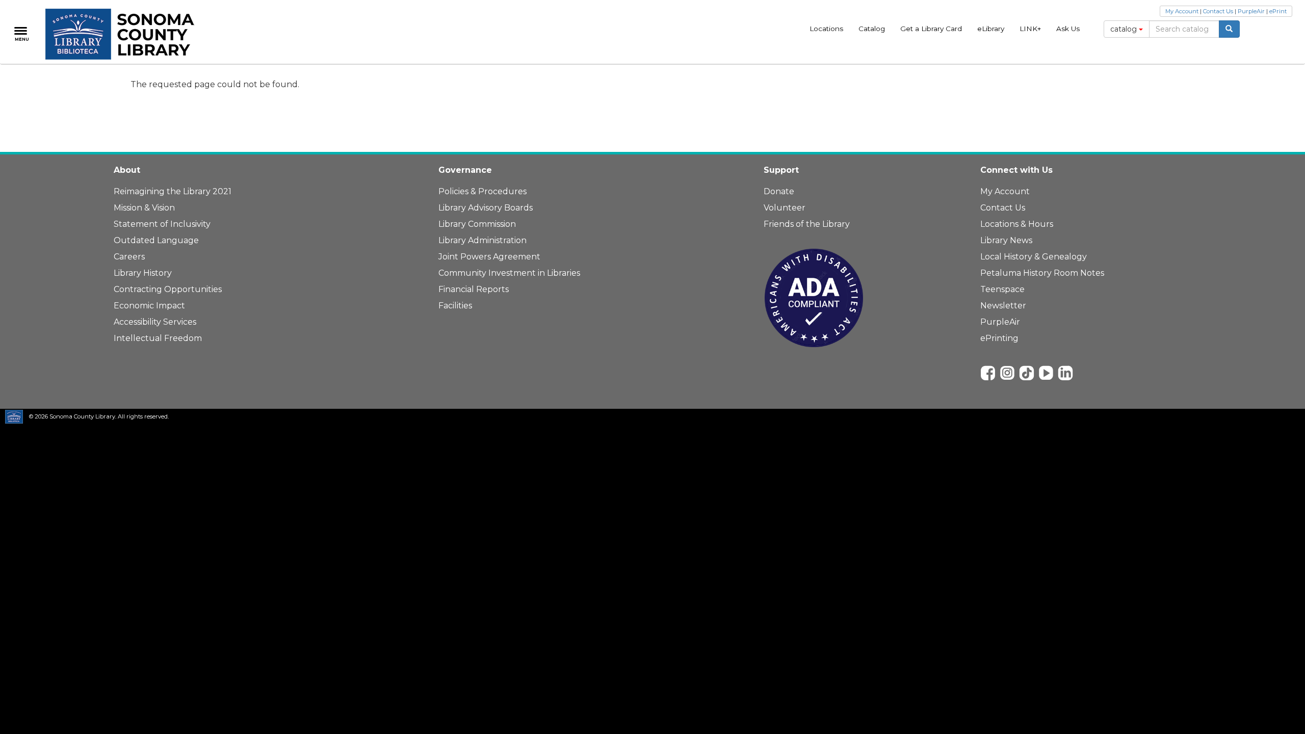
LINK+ (1030, 28)
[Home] (125, 34)
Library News (1006, 240)
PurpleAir (1251, 11)
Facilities (455, 305)
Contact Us (1218, 11)
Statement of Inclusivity (162, 224)
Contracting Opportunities (168, 289)
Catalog (871, 28)
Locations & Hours (1016, 224)
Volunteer (784, 208)
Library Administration (482, 240)
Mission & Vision (144, 208)
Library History (143, 273)
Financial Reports (473, 289)
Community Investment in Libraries (509, 273)
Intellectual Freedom (158, 338)
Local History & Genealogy (1033, 256)
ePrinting (999, 338)
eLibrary (990, 28)
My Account (1181, 11)
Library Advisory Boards (485, 208)
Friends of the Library (807, 224)
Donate (779, 191)
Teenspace (1002, 289)
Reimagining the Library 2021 (172, 191)
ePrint (1278, 11)
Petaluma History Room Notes (1042, 273)
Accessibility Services (155, 322)
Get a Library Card (931, 28)
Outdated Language (156, 240)
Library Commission (477, 224)
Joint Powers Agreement (489, 256)
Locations (826, 28)
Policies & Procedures (482, 191)
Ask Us (1068, 28)
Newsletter (1003, 305)
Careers (129, 256)
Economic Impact (149, 305)
